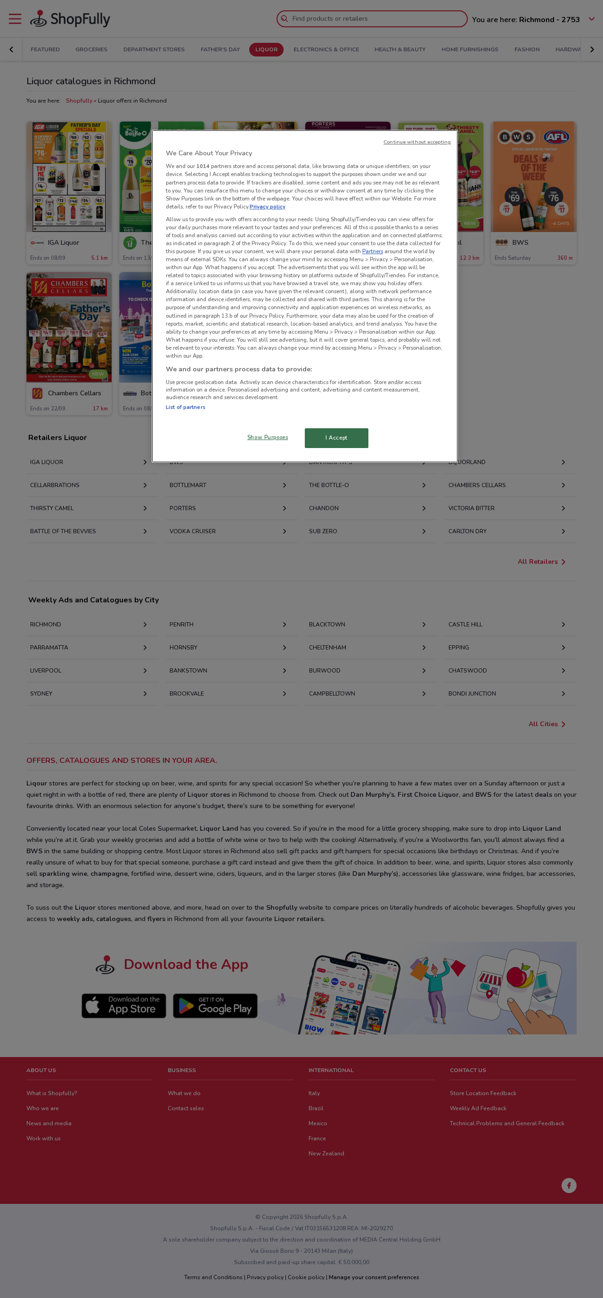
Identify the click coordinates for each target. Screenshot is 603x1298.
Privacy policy (267, 206)
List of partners (185, 407)
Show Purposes (267, 437)
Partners (372, 251)
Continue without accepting (417, 141)
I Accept (337, 437)
